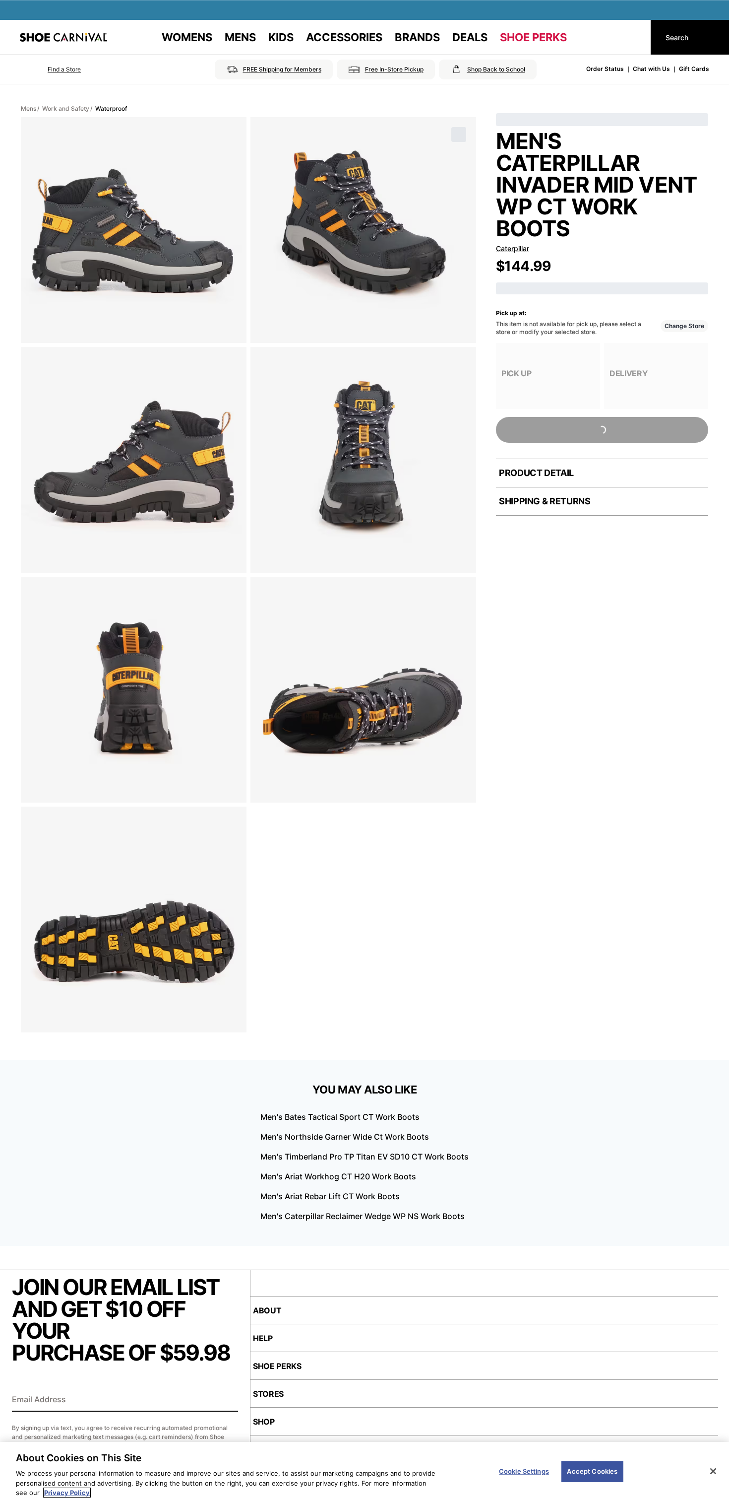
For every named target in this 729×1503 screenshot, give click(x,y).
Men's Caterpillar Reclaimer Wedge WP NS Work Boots (362, 1216)
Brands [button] (417, 37)
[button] (50, 69)
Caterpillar (512, 248)
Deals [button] (469, 37)
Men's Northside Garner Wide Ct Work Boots (344, 1137)
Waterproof (111, 108)
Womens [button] (187, 37)
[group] (548, 376)
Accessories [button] (344, 37)
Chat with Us (651, 68)
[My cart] (634, 37)
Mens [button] (240, 37)
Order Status (605, 68)
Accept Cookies (592, 1471)
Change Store (684, 326)
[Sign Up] (227, 1400)
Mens (28, 108)
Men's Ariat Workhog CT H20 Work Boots (338, 1176)
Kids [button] (281, 37)
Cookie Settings (524, 1471)
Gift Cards (694, 68)
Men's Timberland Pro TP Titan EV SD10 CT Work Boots (364, 1156)
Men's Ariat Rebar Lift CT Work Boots (330, 1196)
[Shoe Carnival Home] (63, 37)
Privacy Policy (67, 1493)
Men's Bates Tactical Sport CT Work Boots (340, 1117)
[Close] (713, 1471)
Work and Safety (65, 108)
